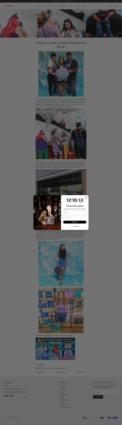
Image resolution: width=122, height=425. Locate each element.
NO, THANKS (74, 226)
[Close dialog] (86, 197)
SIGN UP (75, 222)
